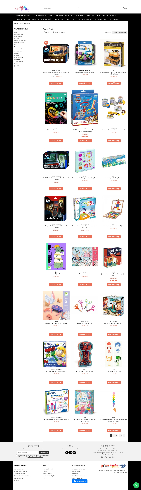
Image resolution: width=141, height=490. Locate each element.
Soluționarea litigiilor (49, 476)
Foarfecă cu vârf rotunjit (85, 323)
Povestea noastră (19, 469)
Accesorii (16, 55)
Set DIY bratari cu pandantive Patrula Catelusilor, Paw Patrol (85, 131)
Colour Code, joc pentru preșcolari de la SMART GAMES (85, 227)
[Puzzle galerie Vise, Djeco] (113, 160)
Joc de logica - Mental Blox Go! (84, 72)
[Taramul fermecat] (84, 257)
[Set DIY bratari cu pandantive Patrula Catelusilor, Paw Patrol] (84, 108)
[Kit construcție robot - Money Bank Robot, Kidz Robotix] (113, 54)
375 (121, 435)
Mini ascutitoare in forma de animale (114, 130)
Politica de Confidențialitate (22, 476)
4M (114, 70)
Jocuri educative (18, 34)
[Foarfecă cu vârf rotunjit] (84, 305)
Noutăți (16, 53)
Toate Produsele (25, 23)
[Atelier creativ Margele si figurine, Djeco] (84, 160)
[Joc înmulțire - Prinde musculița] (56, 354)
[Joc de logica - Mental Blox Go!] (84, 53)
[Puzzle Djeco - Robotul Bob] (84, 354)
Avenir (56, 128)
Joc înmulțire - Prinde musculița (56, 371)
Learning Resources (84, 70)
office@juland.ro (109, 457)
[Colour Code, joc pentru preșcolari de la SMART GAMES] (84, 208)
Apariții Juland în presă (20, 471)
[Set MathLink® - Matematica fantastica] (56, 402)
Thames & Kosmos (56, 70)
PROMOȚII (17, 68)
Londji (113, 272)
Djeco (84, 176)
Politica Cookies (18, 478)
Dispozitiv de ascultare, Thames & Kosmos (56, 227)
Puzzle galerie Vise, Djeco (114, 178)
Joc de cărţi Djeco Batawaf (56, 274)
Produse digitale (19, 57)
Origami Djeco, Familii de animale (56, 323)
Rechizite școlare (19, 43)
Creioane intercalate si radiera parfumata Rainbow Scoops (113, 420)
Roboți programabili (20, 41)
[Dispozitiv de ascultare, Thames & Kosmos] (56, 208)
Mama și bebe (18, 51)
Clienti (46, 465)
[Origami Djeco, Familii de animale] (56, 305)
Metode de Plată (48, 469)
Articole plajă (18, 49)
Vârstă (16, 45)
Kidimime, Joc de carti (114, 371)
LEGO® (16, 38)
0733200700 (108, 454)
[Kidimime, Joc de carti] (113, 354)
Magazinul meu (20, 465)
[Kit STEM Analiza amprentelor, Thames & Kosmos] (56, 160)
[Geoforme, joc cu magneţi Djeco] (113, 208)
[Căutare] (77, 8)
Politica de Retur (47, 473)
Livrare (45, 471)
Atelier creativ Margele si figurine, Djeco (85, 178)
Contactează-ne (81, 481)
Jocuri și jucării (18, 66)
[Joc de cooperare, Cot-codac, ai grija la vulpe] (113, 256)
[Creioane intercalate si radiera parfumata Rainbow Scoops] (113, 402)
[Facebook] (67, 452)
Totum (85, 128)
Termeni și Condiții (19, 473)
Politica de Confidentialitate (35, 457)
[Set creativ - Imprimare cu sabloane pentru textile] (84, 402)
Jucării (16, 32)
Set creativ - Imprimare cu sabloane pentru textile (84, 420)
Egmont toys (85, 321)
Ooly (113, 417)
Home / (16, 23)
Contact (16, 480)
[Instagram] (74, 452)
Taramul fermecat (85, 274)
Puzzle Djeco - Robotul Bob (84, 371)
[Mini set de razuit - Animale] (56, 108)
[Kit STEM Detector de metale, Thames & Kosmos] (56, 53)
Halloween (17, 59)
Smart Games (85, 224)
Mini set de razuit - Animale (56, 130)
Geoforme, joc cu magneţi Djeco (113, 226)
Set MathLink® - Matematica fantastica (56, 419)
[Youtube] (70, 452)
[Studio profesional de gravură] (113, 305)
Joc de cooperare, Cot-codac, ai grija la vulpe (113, 275)
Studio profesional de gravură (113, 323)
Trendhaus (114, 128)
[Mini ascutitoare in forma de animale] (113, 107)
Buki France (113, 321)
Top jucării (17, 47)
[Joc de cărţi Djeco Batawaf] (56, 256)
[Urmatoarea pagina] (124, 435)
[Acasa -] (24, 8)
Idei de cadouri (18, 64)
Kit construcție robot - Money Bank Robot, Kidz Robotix (113, 73)
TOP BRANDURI (18, 61)
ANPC (44, 478)
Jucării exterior (18, 36)
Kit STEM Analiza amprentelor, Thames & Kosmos (56, 179)
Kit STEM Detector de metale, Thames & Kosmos (56, 73)
